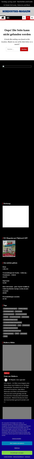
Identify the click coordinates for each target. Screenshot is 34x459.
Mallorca (6, 373)
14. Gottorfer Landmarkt (21, 314)
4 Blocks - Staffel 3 (23, 308)
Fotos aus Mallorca (11, 376)
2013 (5, 336)
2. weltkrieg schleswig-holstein (10, 308)
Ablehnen (17, 448)
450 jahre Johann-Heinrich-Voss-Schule (12, 330)
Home (4, 267)
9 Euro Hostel (18, 311)
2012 (17, 333)
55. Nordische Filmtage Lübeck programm (12, 322)
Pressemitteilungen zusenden (11, 296)
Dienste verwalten (16, 438)
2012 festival (23, 333)
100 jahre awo (26, 325)
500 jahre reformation (8, 333)
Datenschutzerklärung (18, 456)
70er (19, 325)
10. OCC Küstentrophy (8, 314)
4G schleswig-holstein (8, 311)
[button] (24, 17)
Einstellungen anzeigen (17, 453)
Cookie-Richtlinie (8, 456)
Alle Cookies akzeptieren (17, 443)
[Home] (2, 17)
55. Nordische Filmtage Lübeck (10, 319)
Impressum (27, 456)
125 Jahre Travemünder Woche (10, 328)
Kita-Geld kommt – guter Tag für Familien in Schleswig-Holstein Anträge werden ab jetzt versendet (16, 289)
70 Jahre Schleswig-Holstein (10, 325)
